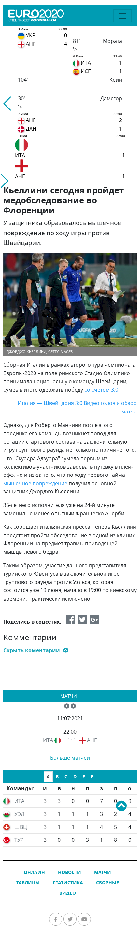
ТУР (19, 839)
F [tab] (92, 776)
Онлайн (34, 872)
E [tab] (83, 776)
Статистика (68, 882)
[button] (7, 103)
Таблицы (28, 882)
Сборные (107, 882)
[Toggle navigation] (122, 15)
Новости (69, 872)
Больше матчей (70, 757)
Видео (67, 893)
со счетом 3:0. (101, 389)
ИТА (48, 740)
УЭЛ (19, 813)
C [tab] (65, 776)
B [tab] (57, 776)
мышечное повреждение (35, 483)
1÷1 (71, 740)
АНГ (92, 740)
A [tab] (48, 776)
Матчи (68, 696)
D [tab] (75, 776)
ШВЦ (20, 826)
